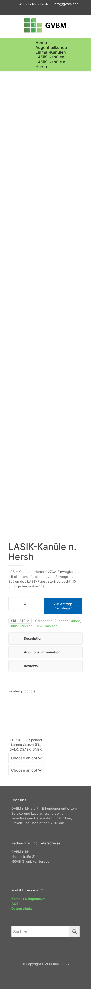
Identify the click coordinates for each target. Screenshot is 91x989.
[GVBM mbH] (45, 25)
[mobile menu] (84, 25)
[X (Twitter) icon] (42, 10)
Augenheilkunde (51, 47)
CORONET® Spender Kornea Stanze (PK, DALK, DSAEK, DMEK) (26, 744)
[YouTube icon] (49, 10)
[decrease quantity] (14, 603)
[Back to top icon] (45, 959)
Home (41, 42)
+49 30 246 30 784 (32, 4)
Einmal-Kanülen (50, 52)
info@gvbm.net (66, 4)
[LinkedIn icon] (55, 10)
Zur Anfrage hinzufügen (63, 606)
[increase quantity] (35, 603)
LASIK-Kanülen (49, 57)
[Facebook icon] (36, 10)
